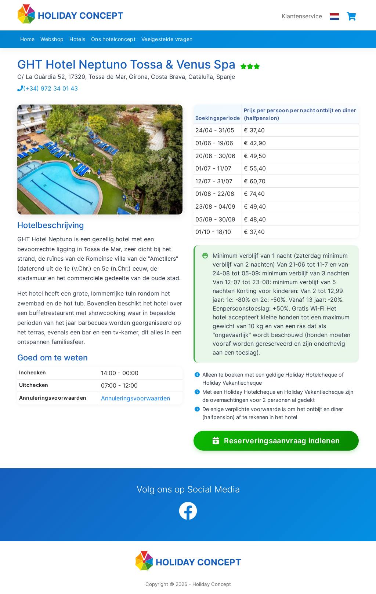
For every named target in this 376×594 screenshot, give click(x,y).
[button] (29, 159)
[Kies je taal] (334, 16)
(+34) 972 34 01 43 (50, 88)
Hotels (77, 39)
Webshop (52, 39)
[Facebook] (188, 511)
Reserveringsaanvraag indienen (281, 440)
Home (27, 39)
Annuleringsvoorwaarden (135, 398)
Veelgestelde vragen (167, 39)
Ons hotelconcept (113, 39)
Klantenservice (302, 16)
